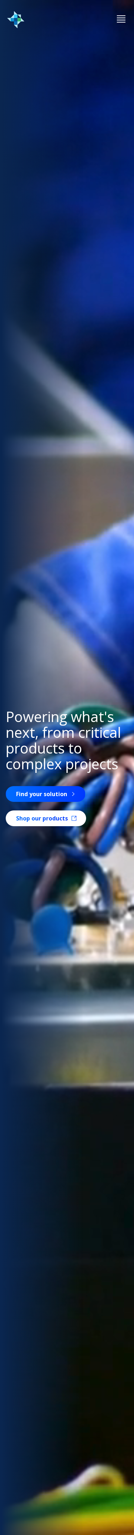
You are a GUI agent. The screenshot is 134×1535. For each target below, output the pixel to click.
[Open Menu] (121, 19)
